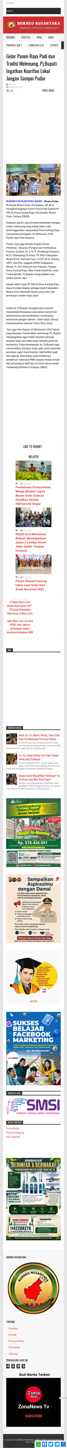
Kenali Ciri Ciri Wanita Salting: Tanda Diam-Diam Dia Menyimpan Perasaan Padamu (39, 737)
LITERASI (54, 45)
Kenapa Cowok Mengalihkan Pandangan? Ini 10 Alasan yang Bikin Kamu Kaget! (39, 777)
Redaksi (13, 1328)
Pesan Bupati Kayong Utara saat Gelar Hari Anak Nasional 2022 (31, 585)
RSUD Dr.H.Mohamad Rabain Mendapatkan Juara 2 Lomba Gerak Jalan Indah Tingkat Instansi (31, 542)
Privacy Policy (16, 1341)
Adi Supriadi (13, 1137)
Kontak (12, 1334)
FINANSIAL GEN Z (14, 45)
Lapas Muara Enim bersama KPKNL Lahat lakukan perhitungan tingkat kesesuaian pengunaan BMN (20, 626)
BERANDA (10, 37)
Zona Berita (12, 1128)
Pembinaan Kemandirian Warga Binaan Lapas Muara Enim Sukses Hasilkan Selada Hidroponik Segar (33, 495)
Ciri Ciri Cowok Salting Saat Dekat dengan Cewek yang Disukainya (39, 757)
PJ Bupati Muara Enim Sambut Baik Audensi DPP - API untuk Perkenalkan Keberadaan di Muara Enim (20, 607)
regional (11, 84)
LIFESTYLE (25, 37)
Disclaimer (14, 1347)
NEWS (51, 37)
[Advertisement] (27, 130)
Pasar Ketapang (15, 1132)
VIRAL (39, 37)
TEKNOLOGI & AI (36, 45)
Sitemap (13, 1353)
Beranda (10, 3)
